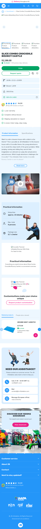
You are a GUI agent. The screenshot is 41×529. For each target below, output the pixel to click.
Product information (10, 133)
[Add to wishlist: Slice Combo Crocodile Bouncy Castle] (37, 73)
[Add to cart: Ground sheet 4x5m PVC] (35, 335)
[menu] (8, 6)
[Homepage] (4, 6)
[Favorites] (33, 6)
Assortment (10, 11)
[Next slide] (39, 329)
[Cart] (37, 6)
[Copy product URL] (33, 73)
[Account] (28, 6)
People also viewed (22, 315)
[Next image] (37, 27)
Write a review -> (11, 487)
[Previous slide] (1, 329)
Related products (7, 315)
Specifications (27, 133)
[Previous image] (4, 27)
